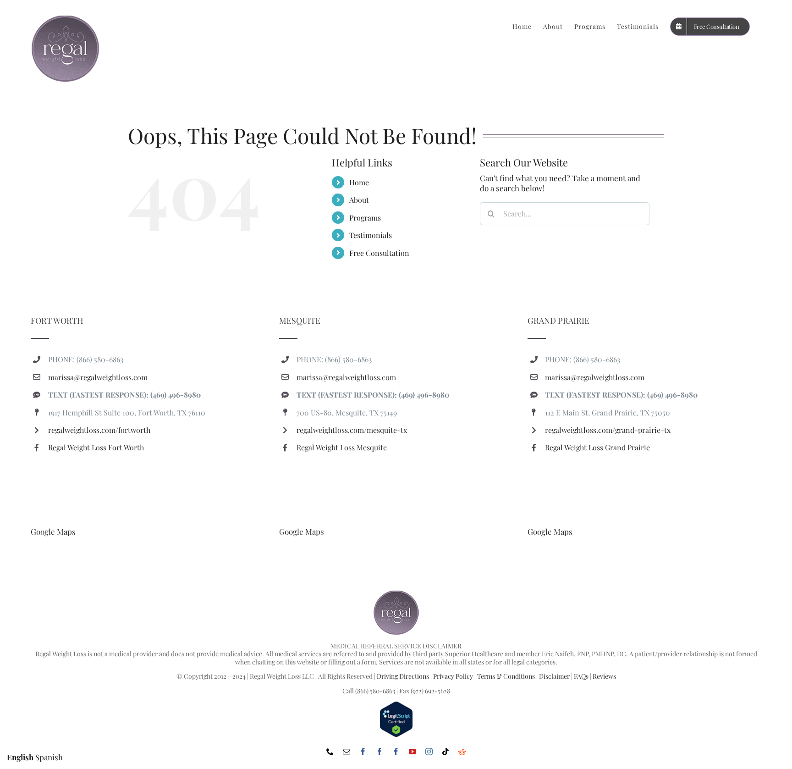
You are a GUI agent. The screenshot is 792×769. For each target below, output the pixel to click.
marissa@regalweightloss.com (98, 377)
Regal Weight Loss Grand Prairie (597, 447)
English (20, 757)
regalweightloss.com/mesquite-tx (352, 430)
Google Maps (53, 531)
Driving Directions (403, 676)
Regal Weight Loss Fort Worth (96, 447)
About (359, 200)
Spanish (49, 757)
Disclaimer (554, 676)
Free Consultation (379, 253)
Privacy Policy (453, 676)
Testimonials (370, 235)
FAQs (581, 676)
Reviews (604, 676)
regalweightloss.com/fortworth (99, 430)
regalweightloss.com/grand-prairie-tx (608, 430)
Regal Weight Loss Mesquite (342, 447)
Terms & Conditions (506, 676)
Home (359, 182)
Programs (365, 217)
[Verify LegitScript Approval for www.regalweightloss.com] (396, 705)
